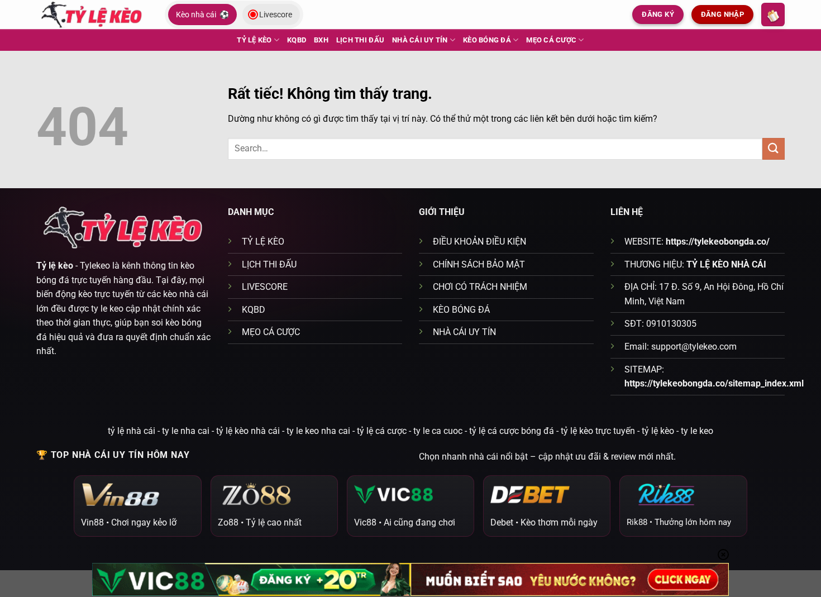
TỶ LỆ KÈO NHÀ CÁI (726, 264)
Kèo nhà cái (202, 14)
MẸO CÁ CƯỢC (551, 40)
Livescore (275, 14)
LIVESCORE (265, 286)
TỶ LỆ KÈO (254, 40)
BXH (321, 40)
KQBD (296, 40)
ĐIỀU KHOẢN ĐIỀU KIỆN (479, 241)
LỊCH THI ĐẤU (360, 40)
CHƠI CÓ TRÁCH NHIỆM (480, 286)
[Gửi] (773, 149)
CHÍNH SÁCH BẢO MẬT (479, 264)
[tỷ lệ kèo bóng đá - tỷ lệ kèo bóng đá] (92, 14)
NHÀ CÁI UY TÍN (420, 40)
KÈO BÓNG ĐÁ (487, 40)
